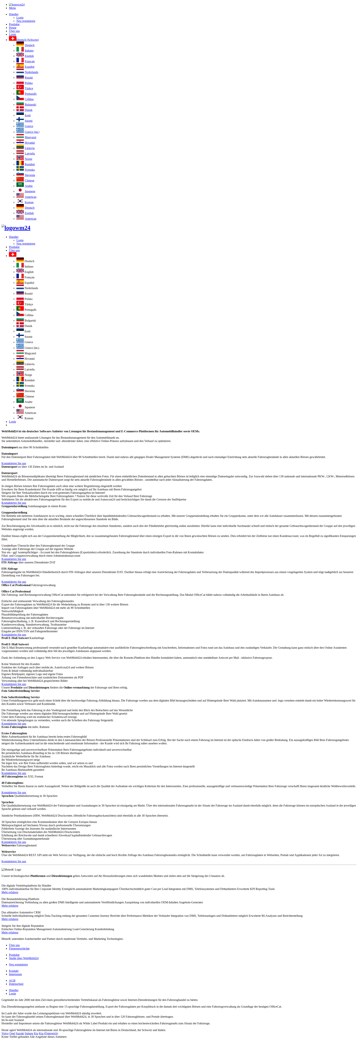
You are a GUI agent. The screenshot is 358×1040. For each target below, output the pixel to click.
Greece (29, 126)
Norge (28, 158)
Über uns (14, 31)
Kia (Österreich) (48, 1033)
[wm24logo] (17, 4)
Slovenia (30, 175)
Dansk (28, 110)
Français (30, 61)
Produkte (14, 24)
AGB (12, 980)
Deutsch (29, 45)
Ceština (29, 99)
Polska (29, 83)
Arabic (29, 185)
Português (31, 93)
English (29, 56)
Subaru (29, 1033)
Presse (12, 27)
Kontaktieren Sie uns (13, 463)
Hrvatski (30, 142)
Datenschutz (16, 983)
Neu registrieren (25, 21)
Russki (29, 77)
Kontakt (13, 970)
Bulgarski (30, 104)
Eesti (28, 115)
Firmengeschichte (19, 948)
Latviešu (30, 153)
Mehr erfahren (9, 892)
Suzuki (20, 1033)
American (30, 196)
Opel (12, 1033)
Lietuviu (30, 148)
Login (19, 17)
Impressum (15, 974)
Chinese (29, 180)
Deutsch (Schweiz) (27, 39)
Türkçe (29, 88)
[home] (15, 227)
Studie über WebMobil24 (24, 958)
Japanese (30, 191)
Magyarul (30, 137)
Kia (36, 1033)
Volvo (5, 1033)
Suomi (28, 120)
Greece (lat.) (32, 131)
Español (29, 66)
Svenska (30, 169)
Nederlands (31, 72)
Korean (29, 202)
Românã (30, 164)
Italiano (29, 50)
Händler (13, 14)
